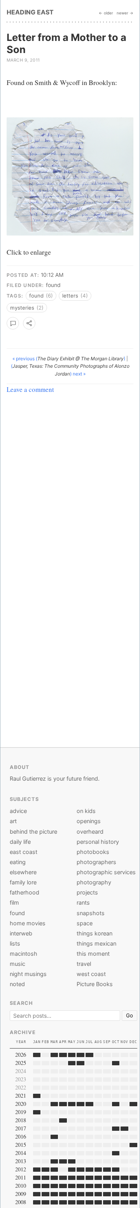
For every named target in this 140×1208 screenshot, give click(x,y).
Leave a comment (30, 389)
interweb (21, 933)
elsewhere (23, 872)
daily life (20, 841)
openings (89, 821)
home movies (28, 923)
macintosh (23, 953)
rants (83, 902)
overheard (90, 831)
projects (87, 892)
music (17, 963)
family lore (23, 882)
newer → (125, 13)
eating (18, 862)
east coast (23, 851)
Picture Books (95, 984)
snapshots (91, 913)
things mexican (96, 943)
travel (84, 963)
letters (75, 295)
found (53, 285)
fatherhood (24, 892)
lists (15, 943)
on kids (86, 811)
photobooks (93, 851)
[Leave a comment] (13, 323)
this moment (93, 953)
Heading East (30, 12)
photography (94, 882)
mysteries (27, 308)
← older (106, 13)
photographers (96, 862)
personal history (98, 841)
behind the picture (33, 831)
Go (129, 1015)
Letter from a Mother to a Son (66, 43)
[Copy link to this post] (29, 323)
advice (18, 811)
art (13, 821)
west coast (91, 974)
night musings (28, 974)
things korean (94, 933)
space (85, 923)
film (14, 902)
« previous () (69, 358)
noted (17, 984)
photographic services (106, 872)
